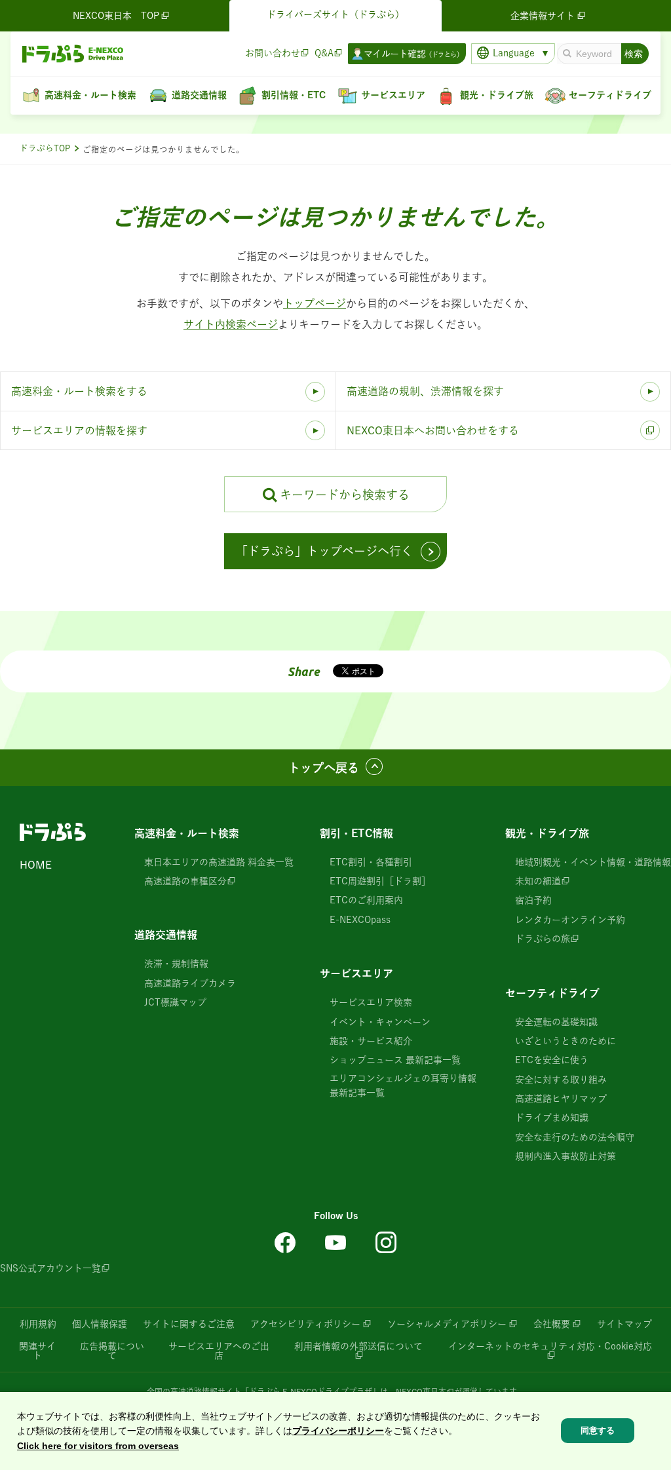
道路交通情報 (165, 935)
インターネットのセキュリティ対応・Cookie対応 (550, 1346)
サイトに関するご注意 (189, 1324)
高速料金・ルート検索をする (79, 391)
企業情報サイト (542, 15)
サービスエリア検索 (371, 1002)
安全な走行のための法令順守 (574, 1137)
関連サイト (37, 1351)
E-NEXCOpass (360, 919)
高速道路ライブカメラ (190, 983)
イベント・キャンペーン (380, 1022)
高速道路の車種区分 (185, 881)
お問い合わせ (272, 53)
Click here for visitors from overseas (98, 1446)
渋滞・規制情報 (176, 963)
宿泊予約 (533, 900)
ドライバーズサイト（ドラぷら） (335, 14)
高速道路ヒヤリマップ (561, 1098)
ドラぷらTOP (45, 148)
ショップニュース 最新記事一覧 (395, 1060)
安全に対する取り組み (561, 1079)
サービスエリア (356, 973)
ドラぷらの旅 (542, 938)
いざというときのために (565, 1041)
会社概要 (551, 1324)
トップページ (314, 303)
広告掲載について (112, 1351)
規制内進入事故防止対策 (565, 1156)
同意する (598, 1430)
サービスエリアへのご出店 (218, 1351)
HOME (36, 864)
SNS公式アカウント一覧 (50, 1268)
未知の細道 (538, 881)
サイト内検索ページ (230, 324)
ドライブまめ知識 (551, 1117)
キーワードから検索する (345, 494)
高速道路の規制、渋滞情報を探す (425, 391)
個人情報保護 (99, 1324)
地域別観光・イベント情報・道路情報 (593, 862)
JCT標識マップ (175, 1002)
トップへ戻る (323, 768)
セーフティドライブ (552, 993)
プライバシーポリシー (338, 1430)
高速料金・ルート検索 (186, 833)
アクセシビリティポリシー (305, 1324)
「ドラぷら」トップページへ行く (324, 551)
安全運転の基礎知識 (556, 1022)
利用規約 (38, 1324)
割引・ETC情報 (356, 833)
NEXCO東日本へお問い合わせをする (433, 430)
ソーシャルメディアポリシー (447, 1324)
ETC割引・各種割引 (371, 862)
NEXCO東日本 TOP (116, 15)
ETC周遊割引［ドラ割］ (380, 881)
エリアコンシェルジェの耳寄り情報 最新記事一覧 (403, 1085)
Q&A (324, 53)
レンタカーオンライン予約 (570, 919)
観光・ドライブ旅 (547, 833)
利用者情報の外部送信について (358, 1346)
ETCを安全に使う (551, 1060)
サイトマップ (624, 1324)
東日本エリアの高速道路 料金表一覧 (219, 862)
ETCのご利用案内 (366, 900)
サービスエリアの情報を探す (79, 430)
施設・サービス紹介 (371, 1041)
